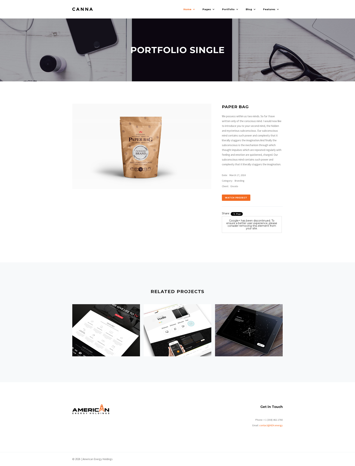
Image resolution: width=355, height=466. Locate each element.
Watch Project (236, 197)
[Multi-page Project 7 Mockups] (177, 330)
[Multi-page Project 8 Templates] (106, 330)
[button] (189, 9)
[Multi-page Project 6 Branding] (249, 330)
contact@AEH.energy (271, 425)
